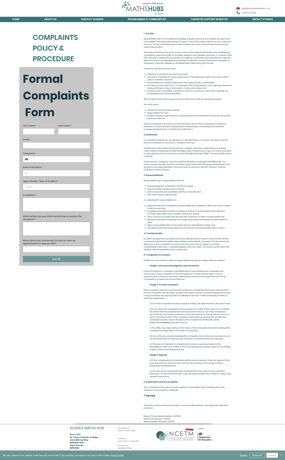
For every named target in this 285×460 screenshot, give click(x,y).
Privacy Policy (117, 455)
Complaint (30, 195)
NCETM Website (124, 428)
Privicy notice (123, 446)
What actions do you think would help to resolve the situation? (52, 218)
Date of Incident (33, 167)
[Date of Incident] (26, 173)
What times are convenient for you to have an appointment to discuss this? (49, 242)
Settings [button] (243, 455)
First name (30, 125)
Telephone (29, 153)
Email (27, 139)
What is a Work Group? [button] (126, 430)
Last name (65, 125)
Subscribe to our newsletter (128, 441)
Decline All (257, 455)
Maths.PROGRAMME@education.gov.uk (168, 322)
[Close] (281, 455)
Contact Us (122, 438)
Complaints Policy (125, 448)
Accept (272, 455)
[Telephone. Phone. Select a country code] (27, 159)
